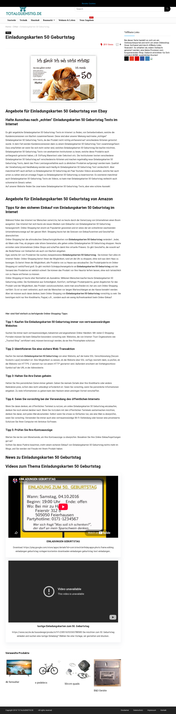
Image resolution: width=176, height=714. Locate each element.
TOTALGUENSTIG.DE (25, 710)
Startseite (11, 20)
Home (8, 27)
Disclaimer (125, 710)
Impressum (152, 710)
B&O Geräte (100, 690)
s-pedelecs (41, 682)
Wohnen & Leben (67, 20)
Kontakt (163, 710)
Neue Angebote (87, 19)
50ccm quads (72, 683)
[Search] (167, 9)
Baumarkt (48, 20)
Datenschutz (138, 710)
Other (15, 27)
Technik (23, 20)
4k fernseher (12, 682)
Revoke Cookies (89, 3)
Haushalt (35, 20)
